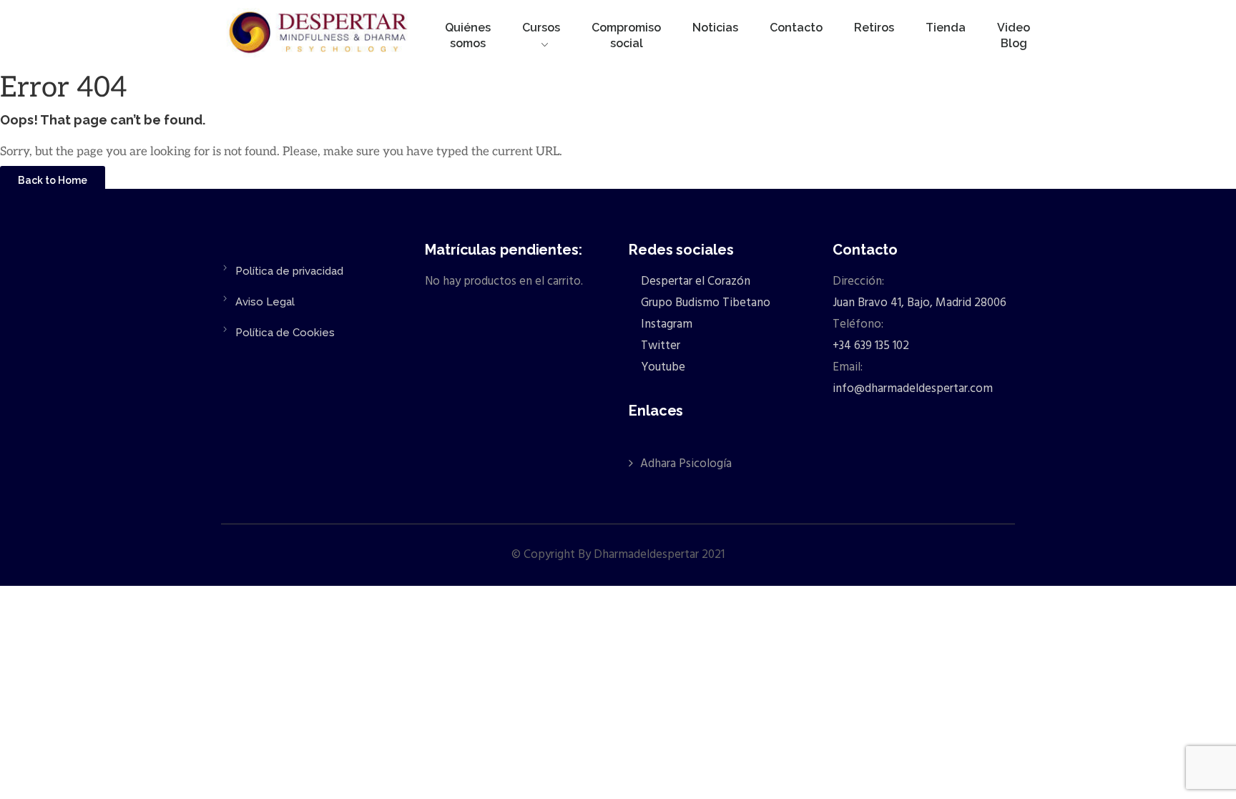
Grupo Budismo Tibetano (704, 303)
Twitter (659, 346)
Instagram (665, 324)
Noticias (715, 27)
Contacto (796, 27)
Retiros (874, 27)
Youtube (661, 367)
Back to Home (52, 180)
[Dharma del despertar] (319, 35)
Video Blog (1013, 35)
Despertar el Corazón (694, 281)
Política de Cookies (285, 332)
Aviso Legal (265, 301)
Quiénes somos (468, 35)
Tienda (946, 27)
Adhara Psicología (686, 464)
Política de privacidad (289, 271)
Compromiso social (626, 35)
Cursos (541, 27)
